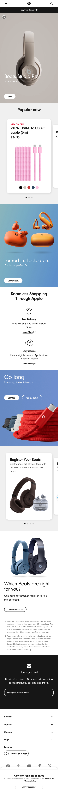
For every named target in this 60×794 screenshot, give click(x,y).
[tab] (26, 197)
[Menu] (6, 3)
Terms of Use (49, 778)
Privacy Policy (30, 781)
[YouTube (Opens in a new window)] (29, 766)
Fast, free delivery (28, 10)
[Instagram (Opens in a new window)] (8, 766)
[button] (4, 17)
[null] (29, 58)
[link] (9, 96)
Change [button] (18, 754)
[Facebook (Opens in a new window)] (39, 766)
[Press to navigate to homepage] (29, 3)
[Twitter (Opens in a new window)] (49, 766)
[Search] (51, 3)
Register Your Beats (25, 459)
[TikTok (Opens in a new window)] (18, 766)
